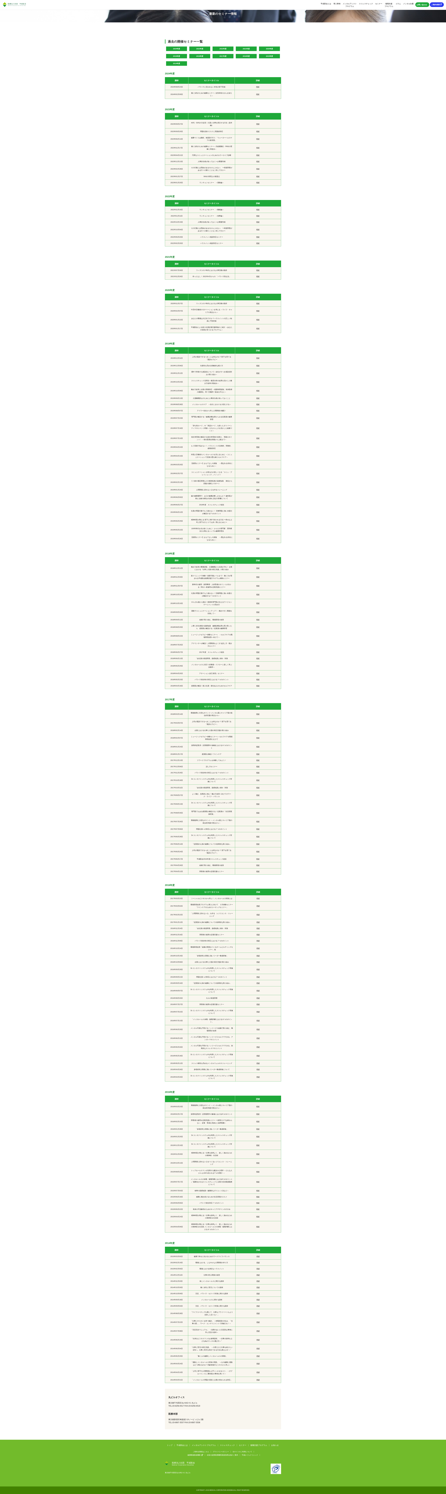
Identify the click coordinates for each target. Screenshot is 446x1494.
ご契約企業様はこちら (201, 1451)
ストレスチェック (366, 4)
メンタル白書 (408, 4)
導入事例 (336, 4)
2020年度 (269, 49)
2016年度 (246, 56)
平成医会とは (326, 4)
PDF (257, 87)
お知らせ (275, 1445)
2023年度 (199, 49)
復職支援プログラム (389, 5)
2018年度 (199, 56)
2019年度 (176, 56)
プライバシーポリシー (221, 1451)
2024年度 (176, 49)
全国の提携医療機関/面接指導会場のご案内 (222, 1455)
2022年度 (223, 49)
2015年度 (269, 56)
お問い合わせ (421, 5)
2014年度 (176, 63)
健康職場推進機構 (193, 1455)
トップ (169, 1445)
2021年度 (246, 49)
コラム (398, 4)
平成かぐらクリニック (250, 1455)
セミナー (378, 4)
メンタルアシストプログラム (350, 5)
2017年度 (223, 56)
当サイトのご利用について (242, 1451)
